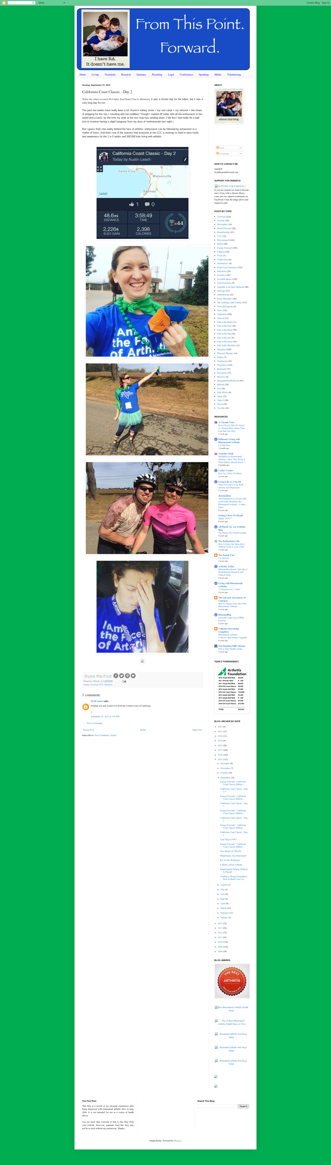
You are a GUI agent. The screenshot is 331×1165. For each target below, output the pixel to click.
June (222, 893)
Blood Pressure (224, 228)
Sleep (219, 396)
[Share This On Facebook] (116, 677)
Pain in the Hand (224, 329)
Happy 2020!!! (225, 518)
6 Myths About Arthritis (231, 864)
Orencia (220, 318)
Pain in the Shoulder (226, 345)
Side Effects (222, 392)
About (82, 74)
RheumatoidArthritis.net (228, 380)
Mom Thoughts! (224, 298)
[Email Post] (123, 681)
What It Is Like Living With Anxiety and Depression (230, 486)
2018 (220, 745)
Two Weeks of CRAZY (231, 851)
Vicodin (220, 407)
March (223, 907)
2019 (220, 740)
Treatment (110, 74)
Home (143, 729)
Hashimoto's (223, 263)
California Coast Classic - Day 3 (234, 804)
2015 (220, 759)
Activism (94, 684)
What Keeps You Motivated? (233, 855)
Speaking (204, 74)
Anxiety (220, 220)
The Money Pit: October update (232, 532)
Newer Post (88, 729)
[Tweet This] (122, 677)
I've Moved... (224, 558)
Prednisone (222, 360)
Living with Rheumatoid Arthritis (230, 585)
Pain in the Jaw (224, 337)
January (224, 917)
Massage (221, 290)
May (222, 898)
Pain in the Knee (224, 341)
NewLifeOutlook (225, 306)
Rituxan (220, 384)
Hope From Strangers (227, 267)
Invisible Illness (224, 278)
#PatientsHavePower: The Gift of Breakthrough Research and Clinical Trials (232, 572)
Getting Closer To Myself (230, 515)
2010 (220, 941)
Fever (219, 255)
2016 (220, 754)
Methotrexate (223, 294)
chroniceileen (224, 495)
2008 (220, 951)
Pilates (220, 357)
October (224, 772)
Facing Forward (224, 247)
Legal (171, 74)
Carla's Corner (225, 470)
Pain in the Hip (224, 333)
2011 (220, 937)
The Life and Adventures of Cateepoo (232, 599)
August (224, 884)
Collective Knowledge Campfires (228, 630)
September (225, 777)
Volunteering (234, 74)
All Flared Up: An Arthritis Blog (231, 528)
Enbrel (220, 243)
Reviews (221, 376)
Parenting (157, 74)
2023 (220, 726)
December (225, 763)
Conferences (186, 74)
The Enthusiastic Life (228, 541)
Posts (221, 147)
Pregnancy (222, 364)
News (220, 310)
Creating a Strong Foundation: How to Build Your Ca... (233, 878)
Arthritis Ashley (226, 566)
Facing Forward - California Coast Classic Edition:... (233, 783)
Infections (221, 271)
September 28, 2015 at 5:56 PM (105, 716)
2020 (220, 735)
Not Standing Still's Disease (231, 646)
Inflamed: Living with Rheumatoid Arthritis (229, 441)
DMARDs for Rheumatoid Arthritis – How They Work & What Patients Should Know (231, 459)
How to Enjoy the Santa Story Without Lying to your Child (231, 545)
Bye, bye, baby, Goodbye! (230, 473)
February (224, 912)
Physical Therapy (225, 353)
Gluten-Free (222, 259)
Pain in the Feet (224, 325)
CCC (101, 684)
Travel (220, 403)
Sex (219, 388)
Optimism (108, 684)
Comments (224, 153)
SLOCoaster (97, 701)
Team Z (220, 400)
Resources (222, 372)
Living (95, 74)
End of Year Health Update (230, 648)
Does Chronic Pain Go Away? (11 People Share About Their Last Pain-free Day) (231, 428)
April (223, 903)
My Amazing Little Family (229, 302)
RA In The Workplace (230, 860)
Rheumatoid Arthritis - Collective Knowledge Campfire (232, 636)
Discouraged (223, 239)
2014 (220, 923)
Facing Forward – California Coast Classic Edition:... (233, 797)
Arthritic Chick (226, 453)
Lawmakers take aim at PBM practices (231, 619)
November (225, 768)
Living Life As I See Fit (229, 481)
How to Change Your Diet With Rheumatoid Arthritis (232, 605)
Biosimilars (222, 224)
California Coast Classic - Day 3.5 (234, 790)
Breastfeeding (223, 232)
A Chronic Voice (226, 422)
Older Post (197, 729)
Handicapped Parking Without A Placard (233, 870)
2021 (220, 731)
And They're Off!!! (228, 839)
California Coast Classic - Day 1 (234, 833)
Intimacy (141, 74)
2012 (220, 932)
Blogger (177, 1140)
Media (218, 74)
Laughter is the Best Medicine (230, 286)
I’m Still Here (224, 445)
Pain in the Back (224, 321)
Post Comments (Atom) (105, 735)
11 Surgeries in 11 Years (229, 589)
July (222, 889)
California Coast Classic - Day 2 (234, 819)
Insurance (221, 274)
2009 (220, 946)
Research (126, 74)
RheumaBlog (224, 614)
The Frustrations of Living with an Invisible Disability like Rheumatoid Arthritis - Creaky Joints (232, 502)
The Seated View (226, 555)
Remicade (221, 368)
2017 (220, 749)
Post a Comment (94, 723)
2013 (220, 927)
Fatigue (220, 251)
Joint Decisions (224, 282)
